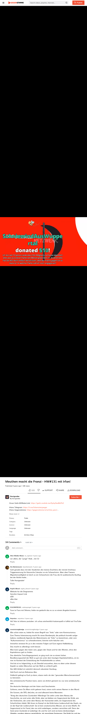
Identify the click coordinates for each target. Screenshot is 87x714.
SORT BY (28, 542)
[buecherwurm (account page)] (7, 567)
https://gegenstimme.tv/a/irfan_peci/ (42, 510)
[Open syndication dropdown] (20, 542)
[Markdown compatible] (78, 548)
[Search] (66, 3)
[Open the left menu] (3, 2)
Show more (13, 514)
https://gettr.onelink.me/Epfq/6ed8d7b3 (47, 503)
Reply (12, 561)
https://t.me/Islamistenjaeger (35, 507)
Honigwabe (14, 496)
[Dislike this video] (38, 490)
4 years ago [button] (17, 486)
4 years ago (37, 556)
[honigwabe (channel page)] (7, 496)
